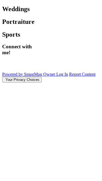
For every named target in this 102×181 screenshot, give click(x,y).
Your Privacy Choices (21, 80)
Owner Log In (55, 74)
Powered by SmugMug (22, 74)
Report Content (82, 74)
